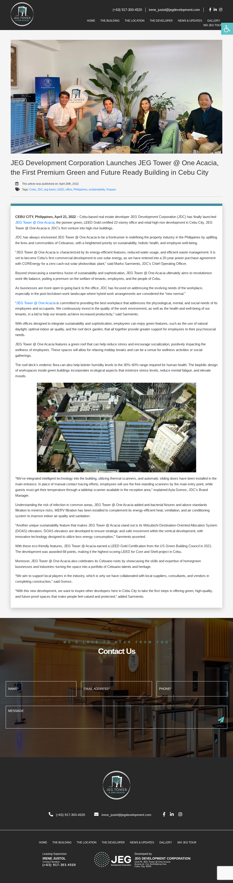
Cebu (32, 189)
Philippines (80, 189)
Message (116, 717)
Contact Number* (192, 688)
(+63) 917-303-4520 (127, 10)
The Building (109, 20)
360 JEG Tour (212, 25)
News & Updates (190, 20)
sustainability (97, 189)
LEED (60, 189)
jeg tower (50, 189)
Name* (41, 688)
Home (91, 20)
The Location (134, 20)
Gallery (213, 20)
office (69, 189)
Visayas (111, 189)
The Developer (161, 20)
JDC (40, 189)
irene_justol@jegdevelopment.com (174, 10)
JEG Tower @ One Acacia (34, 222)
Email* (116, 688)
